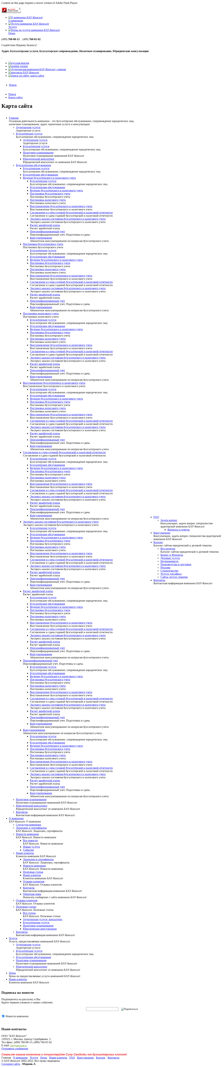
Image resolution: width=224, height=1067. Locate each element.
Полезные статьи (33, 871)
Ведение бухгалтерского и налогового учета (49, 177)
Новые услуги (31, 846)
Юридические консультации (40, 928)
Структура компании (28, 824)
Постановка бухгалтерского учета (50, 193)
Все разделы (167, 548)
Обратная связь (32, 894)
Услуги (12, 26)
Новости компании (27, 834)
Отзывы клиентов (33, 881)
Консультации (161, 532)
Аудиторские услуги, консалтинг (42, 919)
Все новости (30, 840)
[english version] (18, 66)
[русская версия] (18, 63)
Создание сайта (10, 1063)
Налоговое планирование (38, 152)
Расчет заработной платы (45, 225)
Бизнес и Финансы (171, 554)
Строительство (169, 570)
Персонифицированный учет (47, 231)
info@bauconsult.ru (18, 1045)
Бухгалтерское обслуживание (33, 165)
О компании (15, 20)
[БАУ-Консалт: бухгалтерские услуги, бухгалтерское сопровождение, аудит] (1, 57)
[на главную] (37, 69)
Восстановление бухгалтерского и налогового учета (61, 206)
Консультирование (41, 237)
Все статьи (29, 913)
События (28, 849)
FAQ (156, 517)
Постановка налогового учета (48, 199)
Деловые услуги (170, 558)
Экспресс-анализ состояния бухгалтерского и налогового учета (68, 218)
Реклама (165, 567)
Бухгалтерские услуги (29, 133)
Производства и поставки (175, 564)
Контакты (22, 812)
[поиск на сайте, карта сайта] (26, 75)
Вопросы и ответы (178, 529)
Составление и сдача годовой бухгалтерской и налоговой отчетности (71, 212)
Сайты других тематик (174, 576)
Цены (11, 33)
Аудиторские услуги (28, 127)
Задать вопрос (168, 520)
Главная (13, 117)
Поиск (13, 84)
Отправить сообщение (14, 1048)
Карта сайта (15, 97)
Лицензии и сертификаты (31, 827)
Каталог (158, 542)
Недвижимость (169, 561)
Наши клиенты (25, 853)
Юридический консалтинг (38, 158)
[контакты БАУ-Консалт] (23, 72)
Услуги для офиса (170, 573)
